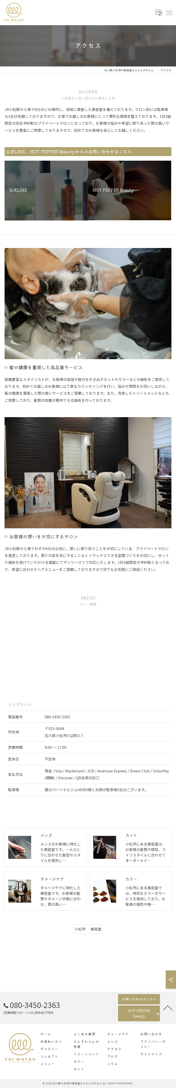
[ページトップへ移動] (168, 1007)
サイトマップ (151, 1054)
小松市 (79, 929)
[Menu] (169, 13)
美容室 (96, 929)
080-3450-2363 (57, 716)
